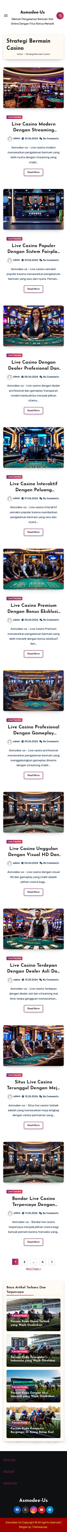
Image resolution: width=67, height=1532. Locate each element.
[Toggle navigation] (5, 16)
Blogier (23, 1527)
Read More (33, 172)
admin (16, 138)
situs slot (8, 1471)
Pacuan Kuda (19, 1315)
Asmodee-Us (32, 12)
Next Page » (33, 1268)
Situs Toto (9, 1459)
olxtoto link (10, 1483)
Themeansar (39, 1527)
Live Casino (14, 117)
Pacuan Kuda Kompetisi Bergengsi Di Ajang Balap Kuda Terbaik (33, 1432)
